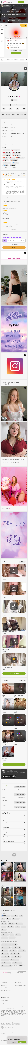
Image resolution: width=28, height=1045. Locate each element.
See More (13, 229)
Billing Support (4, 1003)
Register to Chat (16, 53)
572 (5, 712)
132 (5, 597)
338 (17, 712)
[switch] (14, 776)
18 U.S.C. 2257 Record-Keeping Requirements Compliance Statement (13, 1033)
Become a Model (18, 980)
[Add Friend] (17, 109)
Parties (14, 165)
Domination (7, 152)
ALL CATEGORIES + (18, 965)
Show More (13, 848)
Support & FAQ (4, 1000)
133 (5, 615)
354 (5, 651)
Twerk (6, 160)
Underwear (14, 160)
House (6, 165)
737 (5, 744)
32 (5, 579)
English (21, 972)
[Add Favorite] (2, 25)
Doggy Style (16, 150)
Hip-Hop (16, 162)
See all (21, 561)
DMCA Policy (4, 985)
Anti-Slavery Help (5, 993)
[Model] (25, 68)
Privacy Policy (4, 980)
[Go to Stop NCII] (9, 1027)
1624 (5, 697)
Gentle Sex (17, 155)
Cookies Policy (4, 987)
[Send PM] (24, 109)
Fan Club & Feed (21, 114)
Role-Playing (21, 157)
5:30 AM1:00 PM (19, 786)
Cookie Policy (17, 1039)
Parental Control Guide (6, 990)
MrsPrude (4, 910)
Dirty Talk (7, 150)
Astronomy (7, 162)
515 (5, 760)
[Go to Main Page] (8, 2)
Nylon (6, 157)
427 (5, 633)
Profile (2, 114)
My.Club (12, 167)
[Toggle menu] (1, 2)
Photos (22, 5)
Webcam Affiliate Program (20, 985)
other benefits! (18, 50)
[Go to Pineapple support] (2, 1027)
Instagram (17, 167)
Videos (15, 5)
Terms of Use (4, 982)
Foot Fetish (17, 152)
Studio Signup (17, 982)
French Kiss (7, 155)
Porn (13, 157)
